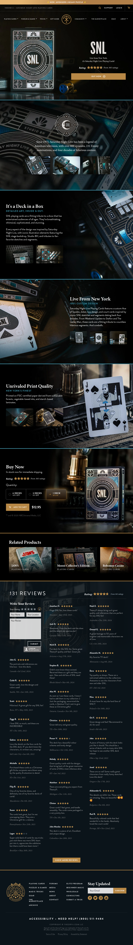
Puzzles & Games (38, 888)
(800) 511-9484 (91, 919)
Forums (53, 884)
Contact (54, 900)
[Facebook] (90, 898)
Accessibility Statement (79, 934)
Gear (31, 896)
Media (52, 888)
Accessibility (41, 919)
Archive (33, 905)
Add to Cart (20, 507)
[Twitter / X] (95, 898)
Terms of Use (50, 934)
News (52, 892)
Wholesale (72, 892)
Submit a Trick (74, 900)
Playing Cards (37, 884)
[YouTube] (106, 898)
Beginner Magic (75, 888)
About (52, 896)
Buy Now (96, 76)
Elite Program (74, 884)
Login (119, 8)
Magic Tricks (36, 892)
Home (66, 19)
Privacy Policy (63, 934)
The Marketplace (36, 900)
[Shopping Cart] (129, 8)
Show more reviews (66, 860)
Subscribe (120, 890)
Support (108, 8)
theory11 (9, 8)
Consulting (73, 896)
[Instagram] (101, 898)
